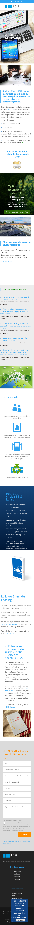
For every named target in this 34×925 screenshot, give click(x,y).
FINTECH (11, 110)
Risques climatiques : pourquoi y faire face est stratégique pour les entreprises (15, 311)
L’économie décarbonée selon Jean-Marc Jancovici (14, 339)
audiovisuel (17, 871)
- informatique (17, 876)
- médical (17, 879)
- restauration (17, 882)
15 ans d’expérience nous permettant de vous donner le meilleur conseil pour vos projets (17, 457)
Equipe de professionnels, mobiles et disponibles (17, 417)
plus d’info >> (6, 261)
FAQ (8, 922)
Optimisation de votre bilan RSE (17, 478)
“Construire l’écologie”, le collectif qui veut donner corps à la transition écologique (15, 325)
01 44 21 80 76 (17, 1)
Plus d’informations (19, 916)
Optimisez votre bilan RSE (17, 212)
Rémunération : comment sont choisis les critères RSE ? (14, 298)
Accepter (20, 920)
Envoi (23, 834)
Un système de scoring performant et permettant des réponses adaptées (17, 436)
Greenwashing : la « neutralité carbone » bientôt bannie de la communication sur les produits (14, 352)
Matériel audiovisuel (12, 37)
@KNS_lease (10, 707)
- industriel (17, 874)
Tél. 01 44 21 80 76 (17, 898)
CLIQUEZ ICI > (10, 633)
